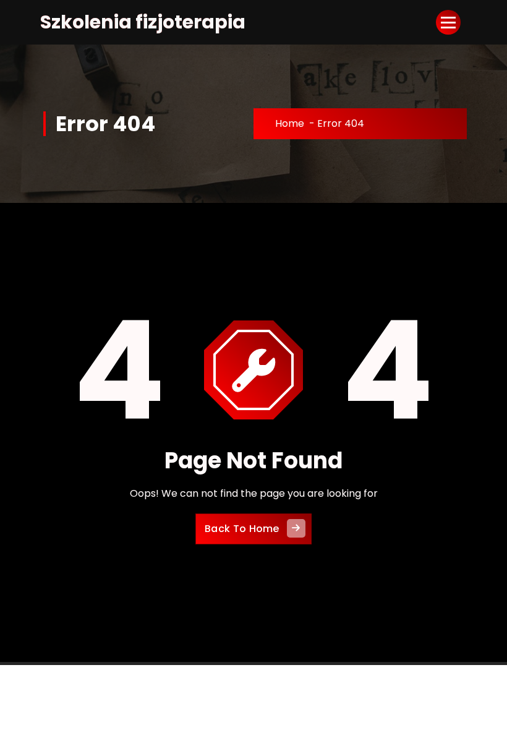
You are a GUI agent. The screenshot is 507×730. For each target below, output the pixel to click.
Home (289, 123)
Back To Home (242, 529)
